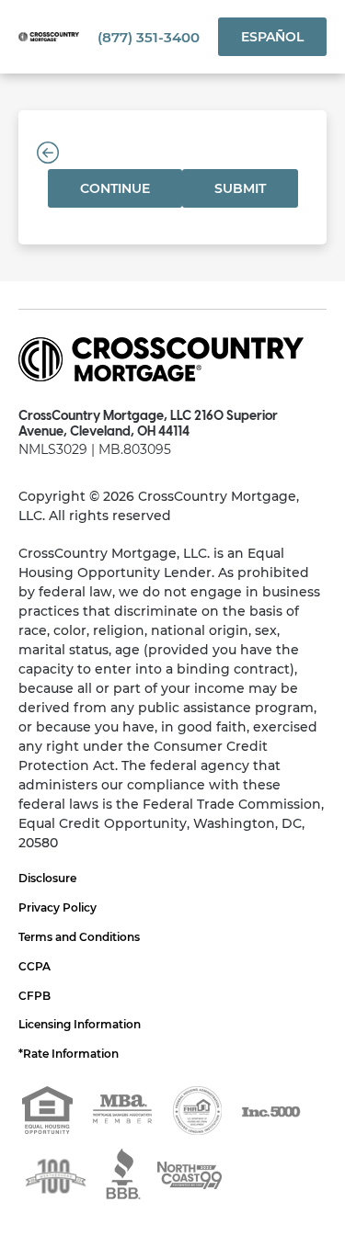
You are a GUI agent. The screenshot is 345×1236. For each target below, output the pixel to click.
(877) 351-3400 (149, 37)
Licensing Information (79, 1024)
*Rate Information (68, 1053)
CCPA (34, 966)
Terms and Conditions (79, 937)
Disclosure (47, 878)
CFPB (34, 996)
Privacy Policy (57, 907)
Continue (115, 188)
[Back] (48, 153)
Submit (240, 188)
